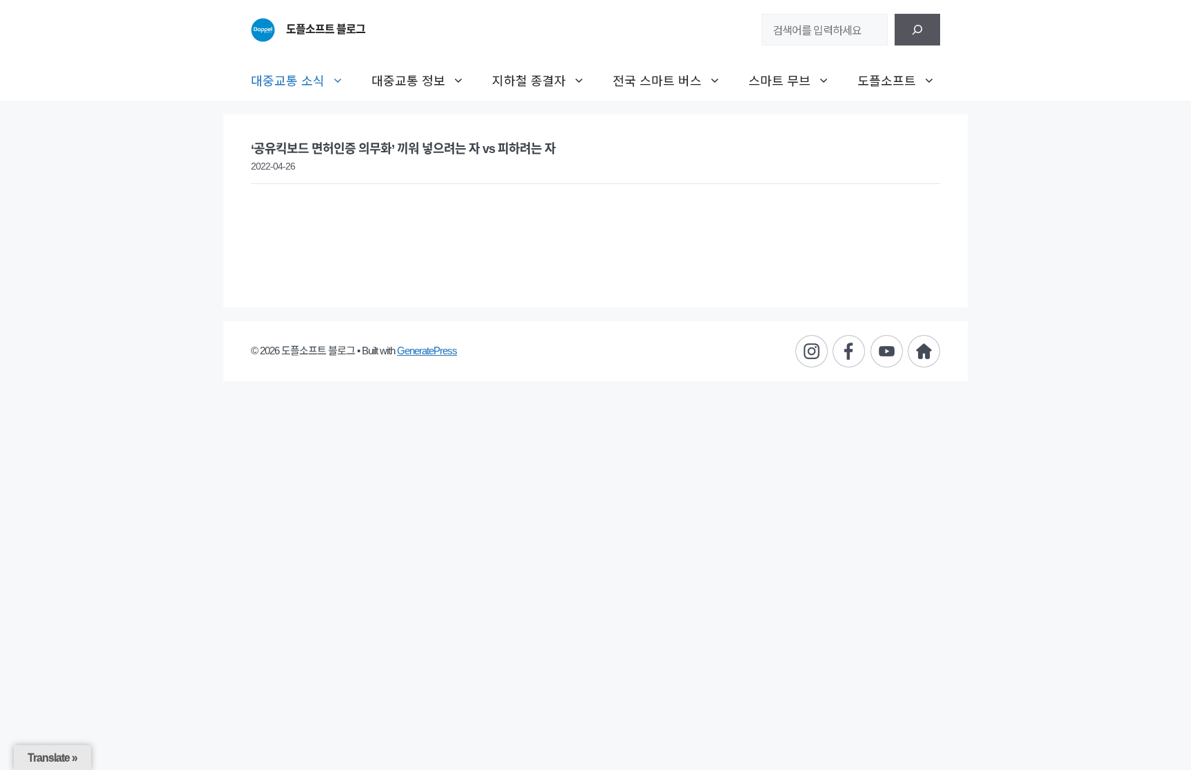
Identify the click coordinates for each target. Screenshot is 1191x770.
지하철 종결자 (529, 80)
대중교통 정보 (408, 80)
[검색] (917, 29)
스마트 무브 (780, 80)
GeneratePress (427, 350)
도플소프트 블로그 (325, 29)
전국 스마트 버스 (657, 80)
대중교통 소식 (288, 80)
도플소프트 (886, 80)
